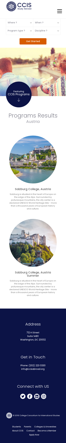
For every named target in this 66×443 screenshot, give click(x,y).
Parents (27, 426)
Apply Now (34, 434)
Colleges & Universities (45, 426)
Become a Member (47, 430)
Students (16, 426)
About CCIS (17, 430)
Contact (30, 430)
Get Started (33, 41)
